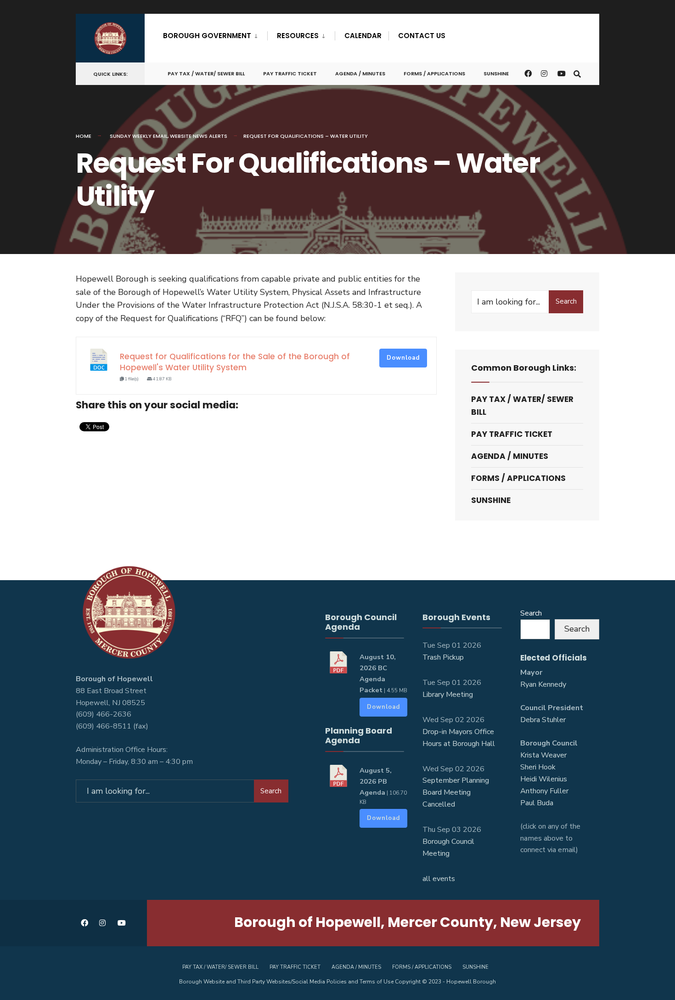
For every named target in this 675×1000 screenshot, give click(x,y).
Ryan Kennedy (543, 684)
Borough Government (207, 35)
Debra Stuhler (543, 720)
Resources (298, 35)
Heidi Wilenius (543, 779)
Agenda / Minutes (360, 73)
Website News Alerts (198, 136)
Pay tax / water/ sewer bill (206, 73)
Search (566, 301)
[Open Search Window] (577, 73)
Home (83, 136)
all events (438, 879)
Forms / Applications (434, 73)
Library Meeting (447, 694)
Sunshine (496, 73)
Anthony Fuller (544, 791)
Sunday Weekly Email (139, 136)
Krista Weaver (543, 755)
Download (403, 358)
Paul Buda (536, 803)
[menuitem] (215, 34)
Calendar (363, 35)
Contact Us (421, 35)
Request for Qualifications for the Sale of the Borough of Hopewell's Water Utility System (235, 362)
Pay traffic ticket (290, 73)
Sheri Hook (538, 767)
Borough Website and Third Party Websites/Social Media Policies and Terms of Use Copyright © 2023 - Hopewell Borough (337, 981)
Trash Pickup (443, 657)
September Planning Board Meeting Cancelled (455, 792)
